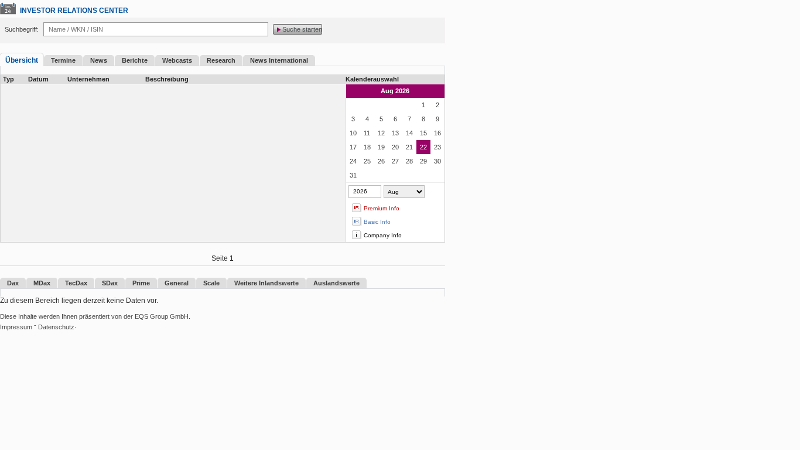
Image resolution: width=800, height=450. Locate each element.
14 (409, 133)
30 (437, 161)
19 (381, 147)
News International (279, 60)
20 (395, 147)
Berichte (135, 60)
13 (395, 133)
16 (437, 133)
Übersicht (21, 60)
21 (409, 147)
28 (409, 161)
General (177, 283)
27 (395, 161)
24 (353, 161)
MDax (41, 283)
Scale (211, 283)
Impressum (16, 326)
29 (423, 161)
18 (367, 147)
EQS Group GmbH (162, 316)
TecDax (76, 283)
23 (437, 147)
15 (423, 133)
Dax (13, 283)
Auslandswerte (336, 283)
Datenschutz (56, 326)
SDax (110, 283)
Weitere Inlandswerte (266, 283)
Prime (141, 283)
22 (423, 147)
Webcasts (177, 60)
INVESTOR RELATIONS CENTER (74, 10)
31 (353, 175)
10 (353, 133)
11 (367, 133)
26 (381, 161)
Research (221, 60)
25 (367, 161)
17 (353, 147)
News (98, 60)
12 (381, 133)
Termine (63, 60)
